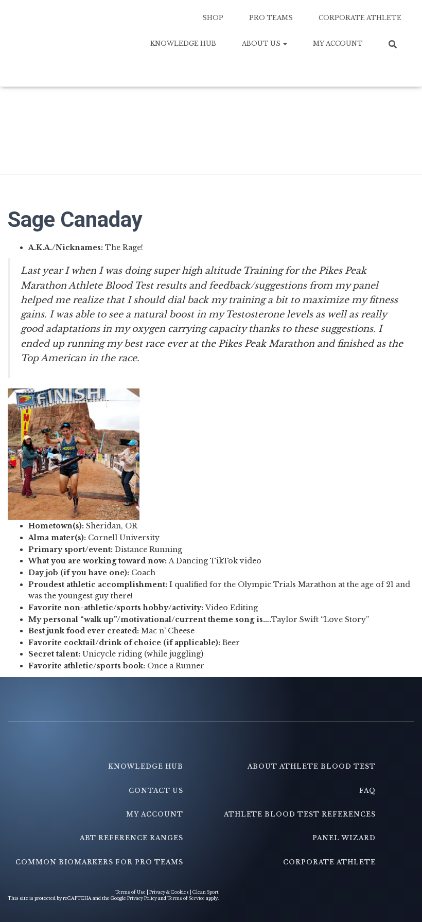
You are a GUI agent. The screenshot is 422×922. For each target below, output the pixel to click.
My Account (338, 43)
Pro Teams (271, 18)
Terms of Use (131, 892)
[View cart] (396, 69)
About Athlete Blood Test (311, 766)
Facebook (182, 744)
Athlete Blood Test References (300, 814)
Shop (212, 18)
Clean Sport (205, 892)
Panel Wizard (344, 838)
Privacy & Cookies (169, 892)
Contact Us (156, 790)
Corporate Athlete (360, 18)
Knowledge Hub (183, 43)
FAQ (367, 790)
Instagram (375, 744)
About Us (262, 43)
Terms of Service (186, 898)
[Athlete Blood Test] (68, 43)
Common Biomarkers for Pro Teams (99, 862)
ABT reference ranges (131, 838)
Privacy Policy (142, 898)
